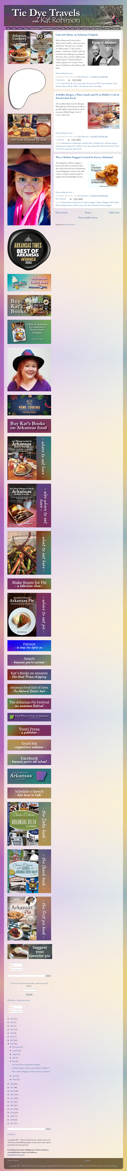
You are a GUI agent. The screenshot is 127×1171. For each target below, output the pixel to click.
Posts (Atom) (70, 224)
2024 (12, 1026)
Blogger (115, 1166)
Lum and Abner (107, 83)
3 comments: (60, 80)
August (15, 1054)
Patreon (107, 28)
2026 (12, 1019)
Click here (11, 1134)
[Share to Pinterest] (80, 80)
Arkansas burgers (111, 143)
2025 (12, 1022)
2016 (12, 1091)
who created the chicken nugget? (100, 205)
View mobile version (87, 217)
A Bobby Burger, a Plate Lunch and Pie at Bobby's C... (31, 1068)
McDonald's (114, 202)
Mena (65, 86)
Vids (63, 28)
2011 (12, 1109)
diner (89, 146)
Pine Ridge (97, 86)
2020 (12, 1040)
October (15, 1050)
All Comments (15, 969)
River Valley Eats (97, 28)
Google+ (87, 1160)
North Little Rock (107, 146)
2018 (12, 1084)
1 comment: (60, 139)
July (14, 1058)
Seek (14, 28)
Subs (19, 28)
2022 (12, 1033)
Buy (8, 28)
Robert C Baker (72, 205)
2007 (12, 1123)
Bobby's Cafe (81, 146)
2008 (12, 1120)
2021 (12, 1037)
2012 (12, 1105)
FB (68, 28)
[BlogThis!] (75, 80)
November (16, 1047)
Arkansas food (61, 146)
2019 (12, 1044)
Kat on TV (86, 28)
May (14, 1061)
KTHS (97, 83)
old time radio (87, 86)
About (26, 28)
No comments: (61, 199)
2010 (12, 1112)
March (15, 1079)
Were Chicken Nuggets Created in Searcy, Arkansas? (84, 157)
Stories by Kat (35, 28)
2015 (12, 1094)
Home (88, 212)
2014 (12, 1098)
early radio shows (88, 83)
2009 (12, 1116)
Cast (57, 28)
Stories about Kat (47, 28)
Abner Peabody (66, 83)
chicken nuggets (89, 202)
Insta (78, 28)
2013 (12, 1102)
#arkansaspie (76, 143)
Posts (12, 965)
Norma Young (61, 205)
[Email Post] (68, 80)
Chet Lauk (77, 83)
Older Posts (114, 212)
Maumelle (96, 146)
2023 (12, 1029)
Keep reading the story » (65, 73)
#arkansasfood (66, 143)
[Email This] (73, 80)
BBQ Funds (116, 28)
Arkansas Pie (71, 146)
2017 (12, 1087)
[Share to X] (77, 80)
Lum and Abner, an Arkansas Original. (77, 34)
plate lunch (77, 149)
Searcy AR (83, 205)
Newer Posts (61, 212)
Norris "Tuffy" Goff (74, 86)
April (14, 1076)
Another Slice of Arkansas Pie (93, 143)
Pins (72, 28)
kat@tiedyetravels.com (15, 1155)
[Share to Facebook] (79, 80)
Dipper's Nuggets (102, 202)
